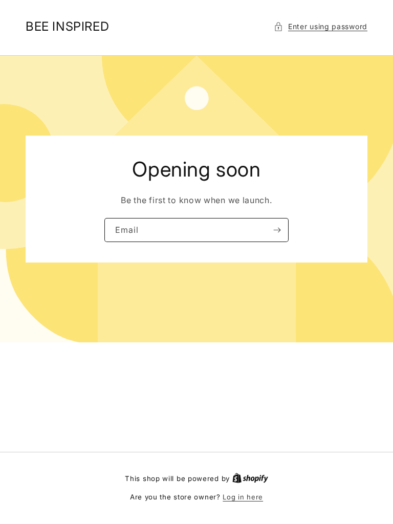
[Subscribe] (277, 230)
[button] (320, 26)
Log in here (243, 497)
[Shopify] (250, 478)
